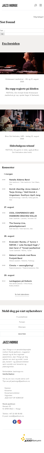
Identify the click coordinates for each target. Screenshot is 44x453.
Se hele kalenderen (22, 294)
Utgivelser (8, 395)
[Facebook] (15, 423)
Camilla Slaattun (8, 374)
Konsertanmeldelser (12, 393)
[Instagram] (19, 423)
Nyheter (8, 388)
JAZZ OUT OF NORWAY (14, 398)
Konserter (8, 390)
